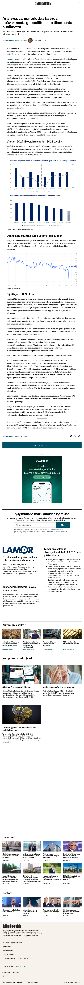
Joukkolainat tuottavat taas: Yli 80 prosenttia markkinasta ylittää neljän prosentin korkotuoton (10, 878)
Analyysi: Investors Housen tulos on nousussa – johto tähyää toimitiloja (31, 855)
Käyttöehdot (21, 982)
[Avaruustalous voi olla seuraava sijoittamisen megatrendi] (32, 902)
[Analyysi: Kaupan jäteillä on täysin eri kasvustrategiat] (52, 902)
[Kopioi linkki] (79, 436)
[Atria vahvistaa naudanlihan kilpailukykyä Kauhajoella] (52, 846)
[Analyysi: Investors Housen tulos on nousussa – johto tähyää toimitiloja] (32, 846)
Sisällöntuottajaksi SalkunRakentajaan (16, 958)
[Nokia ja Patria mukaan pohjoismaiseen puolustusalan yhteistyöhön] (52, 868)
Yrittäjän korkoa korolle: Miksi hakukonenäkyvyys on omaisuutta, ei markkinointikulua (31, 644)
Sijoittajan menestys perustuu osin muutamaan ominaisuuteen (71, 911)
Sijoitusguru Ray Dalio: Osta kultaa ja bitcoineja (11, 911)
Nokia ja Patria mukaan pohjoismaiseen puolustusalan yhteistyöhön (52, 877)
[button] (4, 3)
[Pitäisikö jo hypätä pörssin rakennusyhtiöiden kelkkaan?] (72, 868)
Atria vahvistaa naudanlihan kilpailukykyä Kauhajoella (51, 855)
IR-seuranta (11, 422)
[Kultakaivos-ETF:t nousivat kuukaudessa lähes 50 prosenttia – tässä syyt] (11, 634)
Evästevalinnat (32, 982)
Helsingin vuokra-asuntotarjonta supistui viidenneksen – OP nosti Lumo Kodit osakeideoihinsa (32, 878)
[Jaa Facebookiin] (71, 436)
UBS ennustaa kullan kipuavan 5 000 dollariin (71, 643)
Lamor (17, 40)
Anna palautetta (8, 954)
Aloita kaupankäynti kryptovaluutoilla (60, 686)
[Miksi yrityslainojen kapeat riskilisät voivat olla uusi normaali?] (11, 846)
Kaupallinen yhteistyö (7, 649)
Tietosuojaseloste (8, 982)
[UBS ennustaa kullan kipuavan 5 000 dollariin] (72, 634)
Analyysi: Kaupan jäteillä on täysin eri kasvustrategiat (51, 911)
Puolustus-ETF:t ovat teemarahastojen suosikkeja (49, 643)
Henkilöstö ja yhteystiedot (12, 942)
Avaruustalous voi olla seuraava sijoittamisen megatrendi (30, 911)
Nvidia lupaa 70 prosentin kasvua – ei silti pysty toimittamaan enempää (71, 855)
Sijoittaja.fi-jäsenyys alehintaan (16, 686)
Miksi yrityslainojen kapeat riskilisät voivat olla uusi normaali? (10, 855)
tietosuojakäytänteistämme (59, 531)
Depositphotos (21, 966)
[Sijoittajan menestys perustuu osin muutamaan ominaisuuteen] (72, 902)
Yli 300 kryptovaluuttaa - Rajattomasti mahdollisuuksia (19, 729)
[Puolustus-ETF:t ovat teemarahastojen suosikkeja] (52, 634)
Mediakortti (6, 946)
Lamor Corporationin (15, 59)
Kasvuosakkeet (8, 40)
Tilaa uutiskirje (7, 950)
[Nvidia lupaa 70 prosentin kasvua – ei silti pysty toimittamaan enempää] (72, 846)
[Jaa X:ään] (75, 436)
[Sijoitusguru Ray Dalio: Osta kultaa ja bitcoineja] (11, 902)
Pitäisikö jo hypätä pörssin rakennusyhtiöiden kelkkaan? (71, 877)
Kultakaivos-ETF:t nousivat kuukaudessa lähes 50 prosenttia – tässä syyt (10, 643)
